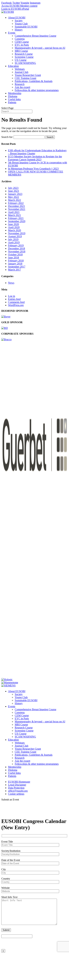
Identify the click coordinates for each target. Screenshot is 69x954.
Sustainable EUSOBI (26, 26)
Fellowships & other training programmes (37, 90)
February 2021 (16, 218)
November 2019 (16, 233)
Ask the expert (22, 87)
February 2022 (16, 203)
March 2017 (14, 269)
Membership (14, 93)
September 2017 (16, 266)
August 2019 (15, 236)
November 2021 (16, 209)
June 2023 (13, 191)
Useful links (14, 99)
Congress (20, 38)
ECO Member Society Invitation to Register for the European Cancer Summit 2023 (35, 158)
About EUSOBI (16, 17)
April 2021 (14, 212)
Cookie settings (16, 793)
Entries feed (14, 299)
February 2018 (16, 260)
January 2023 (15, 194)
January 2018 (15, 263)
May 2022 (13, 197)
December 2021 (16, 206)
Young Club (21, 23)
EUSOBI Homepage (19, 781)
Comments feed (16, 302)
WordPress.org (16, 305)
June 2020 (13, 224)
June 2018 (13, 257)
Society (19, 20)
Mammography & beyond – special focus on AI (40, 47)
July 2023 (13, 187)
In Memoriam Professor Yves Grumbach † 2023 (33, 168)
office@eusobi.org (18, 790)
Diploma (12, 96)
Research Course (24, 53)
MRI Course (21, 50)
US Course (20, 60)
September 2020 (16, 221)
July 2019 (13, 239)
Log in (11, 296)
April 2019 (14, 242)
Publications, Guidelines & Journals (33, 81)
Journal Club (21, 72)
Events (11, 32)
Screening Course (24, 56)
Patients (12, 102)
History (19, 29)
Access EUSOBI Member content (19, 5)
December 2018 (16, 248)
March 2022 (14, 200)
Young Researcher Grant (28, 75)
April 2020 (14, 227)
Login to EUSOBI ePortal (15, 8)
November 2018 (16, 251)
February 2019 (16, 245)
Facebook (6, 2)
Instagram (35, 2)
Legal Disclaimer (17, 784)
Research (19, 84)
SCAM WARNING (25, 63)
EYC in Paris (22, 44)
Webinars (20, 69)
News (11, 282)
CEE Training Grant (25, 78)
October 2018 (15, 254)
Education (13, 66)
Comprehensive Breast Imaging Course (35, 35)
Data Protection (16, 787)
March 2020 (14, 230)
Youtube (24, 2)
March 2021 (14, 215)
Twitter (16, 2)
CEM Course (22, 41)
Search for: (7, 137)
